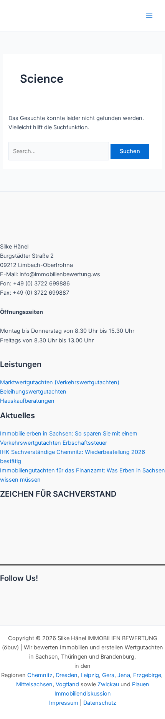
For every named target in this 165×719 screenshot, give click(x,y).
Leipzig (90, 675)
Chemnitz (40, 675)
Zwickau (108, 684)
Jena (123, 675)
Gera (108, 675)
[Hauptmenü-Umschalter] (149, 16)
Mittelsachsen (34, 684)
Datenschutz (99, 702)
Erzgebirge (147, 675)
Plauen (140, 684)
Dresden (67, 675)
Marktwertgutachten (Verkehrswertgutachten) (59, 382)
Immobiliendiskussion (82, 693)
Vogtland (67, 684)
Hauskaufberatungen (27, 400)
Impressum (63, 702)
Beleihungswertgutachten (33, 391)
